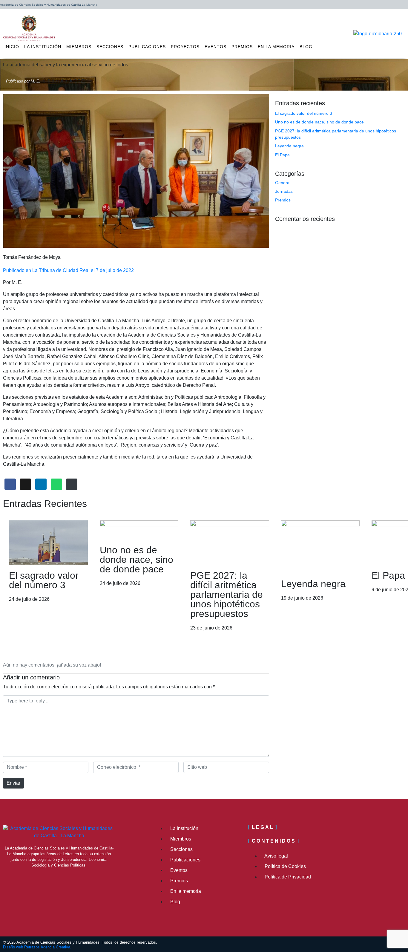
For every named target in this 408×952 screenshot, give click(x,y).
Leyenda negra (289, 145)
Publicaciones (147, 46)
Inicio (11, 46)
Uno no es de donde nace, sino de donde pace (319, 122)
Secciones (109, 46)
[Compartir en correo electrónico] (71, 484)
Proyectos (185, 46)
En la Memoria (276, 46)
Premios (242, 46)
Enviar (13, 783)
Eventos (215, 46)
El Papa (282, 154)
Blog (306, 46)
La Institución (42, 46)
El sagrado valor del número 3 (303, 113)
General (282, 182)
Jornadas (284, 191)
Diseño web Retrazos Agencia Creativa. (37, 947)
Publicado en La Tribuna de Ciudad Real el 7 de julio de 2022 (68, 270)
